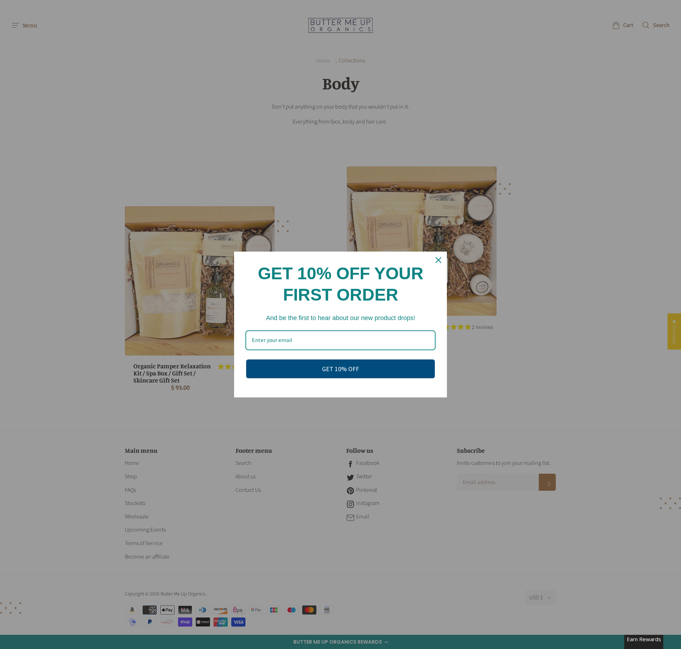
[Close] (438, 260)
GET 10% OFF (340, 369)
